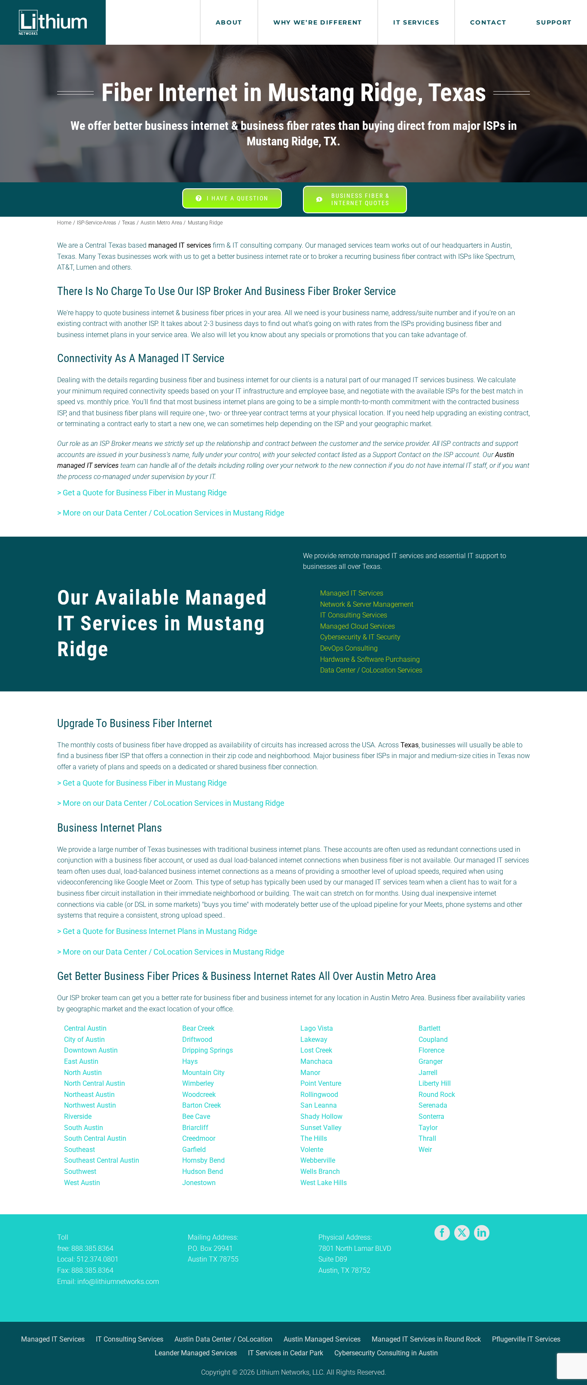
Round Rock (437, 1094)
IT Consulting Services (353, 615)
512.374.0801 (97, 1259)
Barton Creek (201, 1105)
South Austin (83, 1128)
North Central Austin (94, 1083)
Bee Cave (196, 1116)
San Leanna (318, 1105)
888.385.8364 (92, 1248)
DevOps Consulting (349, 648)
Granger (431, 1061)
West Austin (82, 1183)
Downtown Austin (91, 1050)
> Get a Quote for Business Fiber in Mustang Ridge (142, 492)
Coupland (433, 1039)
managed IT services (179, 245)
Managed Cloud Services (357, 626)
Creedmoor (198, 1138)
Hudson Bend (202, 1171)
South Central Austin (95, 1138)
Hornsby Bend (203, 1160)
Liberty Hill (435, 1083)
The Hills (313, 1138)
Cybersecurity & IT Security (360, 637)
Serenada (433, 1105)
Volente (311, 1149)
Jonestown (199, 1183)
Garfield (194, 1149)
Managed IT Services (351, 593)
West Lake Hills (323, 1183)
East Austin (81, 1061)
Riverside (78, 1116)
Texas (410, 745)
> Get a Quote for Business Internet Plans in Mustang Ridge (157, 931)
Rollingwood (319, 1094)
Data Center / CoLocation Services (371, 670)
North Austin (83, 1073)
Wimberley (198, 1083)
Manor (310, 1073)
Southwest (80, 1171)
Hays (190, 1061)
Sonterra (431, 1116)
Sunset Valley (321, 1128)
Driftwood (197, 1039)
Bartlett (429, 1028)
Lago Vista (316, 1028)
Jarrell (428, 1073)
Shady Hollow (321, 1116)
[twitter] (462, 1233)
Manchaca (316, 1061)
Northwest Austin (90, 1105)
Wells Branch (320, 1171)
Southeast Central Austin (101, 1160)
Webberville (317, 1160)
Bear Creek (198, 1028)
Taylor (428, 1128)
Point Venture (320, 1083)
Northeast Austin (89, 1094)
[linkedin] (481, 1233)
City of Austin (84, 1039)
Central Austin (85, 1028)
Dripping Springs (207, 1050)
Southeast (79, 1149)
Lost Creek (316, 1050)
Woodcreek (199, 1094)
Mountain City (203, 1073)
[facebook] (442, 1233)
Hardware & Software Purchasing (370, 659)
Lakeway (313, 1039)
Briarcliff (195, 1128)
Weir (425, 1149)
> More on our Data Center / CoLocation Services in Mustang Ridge (170, 512)
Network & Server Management (366, 604)
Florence (431, 1050)
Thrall (427, 1138)
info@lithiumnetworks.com (118, 1282)
